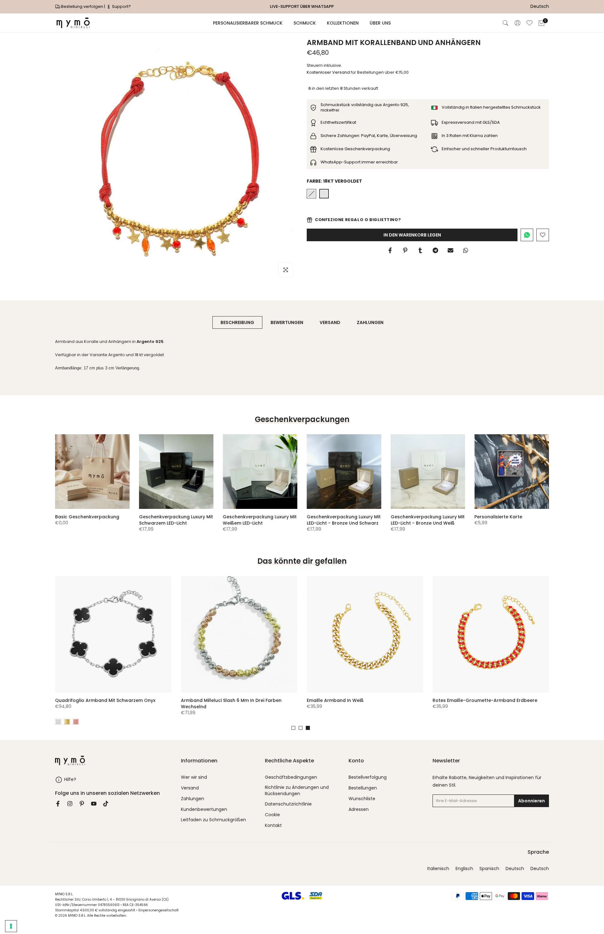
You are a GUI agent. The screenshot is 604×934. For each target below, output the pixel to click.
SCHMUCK (305, 23)
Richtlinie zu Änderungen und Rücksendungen (297, 790)
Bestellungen (363, 788)
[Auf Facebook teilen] (390, 250)
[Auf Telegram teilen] (435, 250)
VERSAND (330, 322)
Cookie (272, 815)
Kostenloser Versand (328, 72)
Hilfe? (70, 779)
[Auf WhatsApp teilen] (465, 250)
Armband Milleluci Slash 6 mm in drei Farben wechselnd (231, 703)
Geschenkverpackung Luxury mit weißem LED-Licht (260, 520)
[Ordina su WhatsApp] (527, 235)
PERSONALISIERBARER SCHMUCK (247, 23)
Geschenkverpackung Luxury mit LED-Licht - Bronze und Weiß (428, 520)
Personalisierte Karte (498, 517)
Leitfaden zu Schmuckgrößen (213, 820)
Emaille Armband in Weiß (335, 700)
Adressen (359, 809)
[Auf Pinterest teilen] (405, 250)
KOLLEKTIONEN (343, 23)
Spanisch (489, 869)
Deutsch (515, 869)
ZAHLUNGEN (370, 322)
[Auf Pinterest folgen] (82, 803)
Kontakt (273, 826)
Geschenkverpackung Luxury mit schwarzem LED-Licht (176, 520)
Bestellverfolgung (368, 777)
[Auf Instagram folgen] (70, 803)
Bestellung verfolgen (82, 6)
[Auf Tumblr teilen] (420, 250)
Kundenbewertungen (204, 809)
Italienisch (438, 869)
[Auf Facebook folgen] (58, 803)
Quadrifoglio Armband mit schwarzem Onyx (105, 700)
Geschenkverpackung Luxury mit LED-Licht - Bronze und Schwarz (344, 520)
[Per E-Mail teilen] (450, 250)
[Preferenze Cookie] (11, 926)
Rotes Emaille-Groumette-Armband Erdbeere (485, 700)
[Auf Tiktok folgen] (106, 803)
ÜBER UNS (380, 23)
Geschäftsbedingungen (291, 777)
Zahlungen (192, 799)
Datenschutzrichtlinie (288, 804)
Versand (190, 788)
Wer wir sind (194, 777)
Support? (121, 6)
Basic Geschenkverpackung (87, 517)
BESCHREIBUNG (237, 322)
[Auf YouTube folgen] (94, 803)
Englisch (464, 869)
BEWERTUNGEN (287, 322)
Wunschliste (362, 799)
